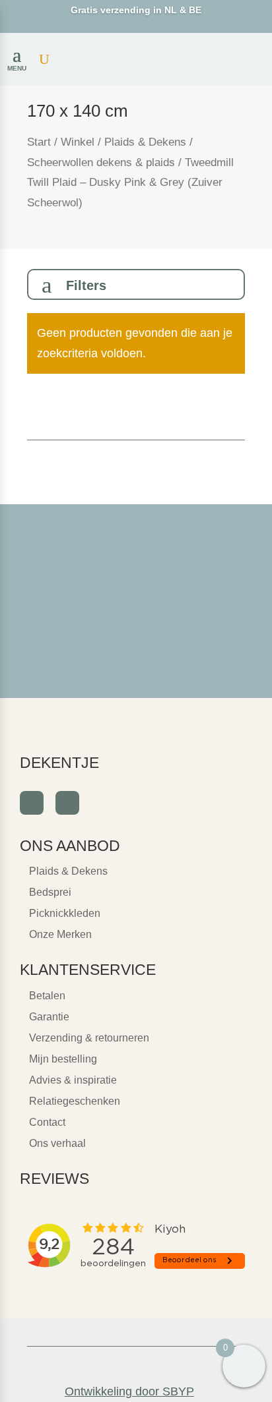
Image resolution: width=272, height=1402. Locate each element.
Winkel (77, 142)
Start (39, 142)
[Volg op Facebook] (32, 803)
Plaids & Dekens (145, 142)
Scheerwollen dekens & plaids (101, 162)
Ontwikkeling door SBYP (129, 1391)
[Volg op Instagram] (67, 803)
